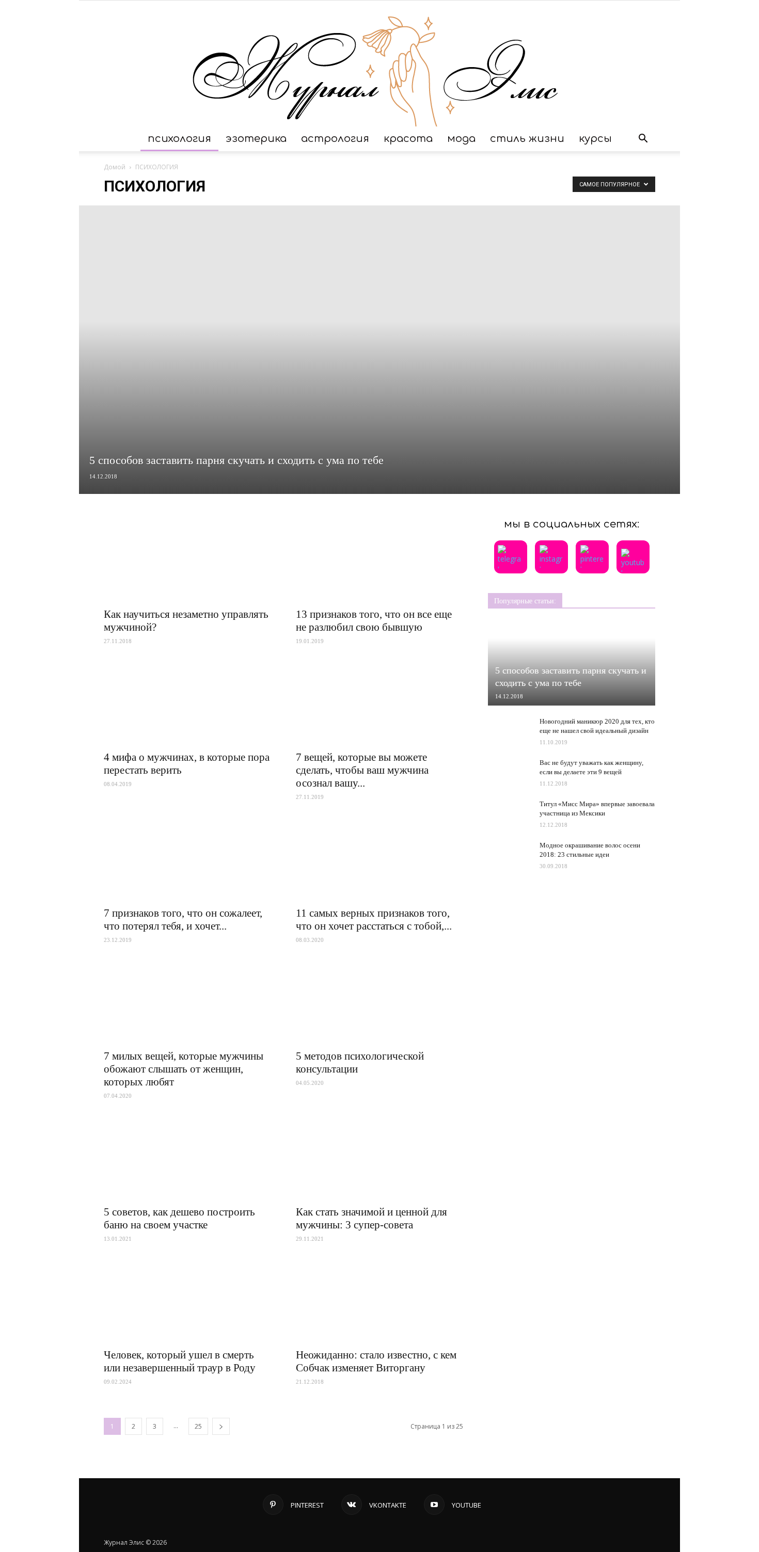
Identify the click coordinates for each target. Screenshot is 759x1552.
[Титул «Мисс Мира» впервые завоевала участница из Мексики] (508, 810)
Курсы (595, 139)
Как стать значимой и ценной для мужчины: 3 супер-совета (371, 1218)
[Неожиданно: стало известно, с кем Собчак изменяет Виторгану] (379, 1300)
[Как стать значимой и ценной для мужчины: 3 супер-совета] (379, 1157)
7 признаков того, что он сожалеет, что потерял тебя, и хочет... (183, 919)
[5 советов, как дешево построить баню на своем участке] (187, 1157)
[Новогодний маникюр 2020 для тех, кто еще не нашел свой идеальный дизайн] (508, 731)
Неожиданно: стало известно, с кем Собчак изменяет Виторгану (376, 1361)
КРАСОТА (408, 139)
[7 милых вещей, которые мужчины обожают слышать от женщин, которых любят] (187, 1002)
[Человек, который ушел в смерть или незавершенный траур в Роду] (187, 1300)
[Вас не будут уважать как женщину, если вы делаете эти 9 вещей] (508, 768)
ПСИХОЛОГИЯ (179, 139)
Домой (114, 167)
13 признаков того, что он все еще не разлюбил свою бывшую (374, 620)
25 (198, 1426)
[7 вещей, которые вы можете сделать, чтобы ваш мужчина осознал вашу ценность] (379, 703)
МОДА (461, 139)
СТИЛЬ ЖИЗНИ (527, 139)
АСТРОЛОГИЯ (335, 139)
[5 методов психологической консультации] (379, 1002)
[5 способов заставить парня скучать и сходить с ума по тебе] (379, 349)
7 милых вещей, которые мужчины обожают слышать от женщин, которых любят (183, 1069)
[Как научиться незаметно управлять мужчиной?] (187, 560)
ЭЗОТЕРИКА (256, 139)
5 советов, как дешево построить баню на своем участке (179, 1218)
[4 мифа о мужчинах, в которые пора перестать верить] (187, 703)
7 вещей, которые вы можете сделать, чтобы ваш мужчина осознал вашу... (362, 770)
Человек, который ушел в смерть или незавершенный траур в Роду (180, 1361)
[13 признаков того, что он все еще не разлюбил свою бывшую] (379, 560)
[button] (642, 138)
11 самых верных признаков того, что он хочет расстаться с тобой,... (374, 919)
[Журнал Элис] (379, 63)
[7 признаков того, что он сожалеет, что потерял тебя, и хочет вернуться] (187, 859)
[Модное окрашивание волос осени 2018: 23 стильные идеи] (508, 850)
